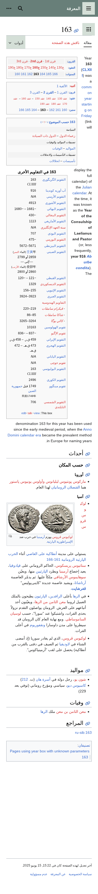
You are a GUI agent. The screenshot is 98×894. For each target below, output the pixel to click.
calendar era (30, 435)
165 (48, 74)
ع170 (28, 67)
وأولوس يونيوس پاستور (27, 481)
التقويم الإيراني (56, 339)
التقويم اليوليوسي (54, 369)
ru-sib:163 (83, 732)
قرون (72, 92)
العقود (72, 67)
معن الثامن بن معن (71, 711)
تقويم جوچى (58, 363)
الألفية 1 (62, 86)
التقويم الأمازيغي (55, 221)
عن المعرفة (58, 874)
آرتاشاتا (80, 583)
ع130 (60, 67)
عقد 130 (62, 98)
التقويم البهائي (56, 209)
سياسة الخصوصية (80, 874)
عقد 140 (51, 98)
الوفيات (57, 148)
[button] (88, 8)
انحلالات (54, 161)
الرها (76, 596)
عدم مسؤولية (38, 874)
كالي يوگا (57, 321)
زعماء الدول (67, 136)
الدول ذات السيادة (44, 136)
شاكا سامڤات (54, 315)
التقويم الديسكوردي (53, 284)
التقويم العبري (56, 296)
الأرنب (15, 266)
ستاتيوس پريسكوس (71, 565)
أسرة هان (43, 679)
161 (23, 74)
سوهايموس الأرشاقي (70, 577)
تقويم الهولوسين (55, 327)
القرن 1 (62, 92)
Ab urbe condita (84, 262)
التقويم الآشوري (55, 203)
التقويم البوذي (57, 233)
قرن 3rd (22, 61)
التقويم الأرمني (56, 196)
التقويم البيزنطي (55, 246)
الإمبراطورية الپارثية (60, 541)
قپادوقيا (15, 565)
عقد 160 (26, 98)
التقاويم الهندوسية (54, 302)
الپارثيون (40, 596)
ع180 (20, 67)
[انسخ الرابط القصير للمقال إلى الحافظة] (76, 31)
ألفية (72, 86)
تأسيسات (69, 161)
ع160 (36, 67)
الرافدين (55, 596)
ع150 (44, 67)
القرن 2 (48, 92)
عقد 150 (40, 98)
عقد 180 (56, 103)
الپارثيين (42, 571)
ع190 (11, 67)
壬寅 (30, 252)
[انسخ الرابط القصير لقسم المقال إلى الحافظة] (87, 454)
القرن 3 (35, 92)
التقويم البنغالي (56, 215)
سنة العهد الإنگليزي (53, 227)
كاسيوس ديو (76, 685)
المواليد (70, 148)
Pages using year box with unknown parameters (49, 751)
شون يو (80, 679)
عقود (72, 98)
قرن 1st (50, 61)
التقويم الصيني (56, 252)
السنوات (70, 74)
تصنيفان (84, 745)
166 (55, 74)
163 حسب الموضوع (62, 122)
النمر (16, 252)
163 (85, 757)
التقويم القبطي (56, 278)
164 (42, 74)
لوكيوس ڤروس (62, 537)
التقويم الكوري (56, 380)
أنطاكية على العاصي (41, 554)
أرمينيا (41, 537)
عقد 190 (45, 103)
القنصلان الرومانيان (65, 487)
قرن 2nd (36, 61)
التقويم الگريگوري (54, 179)
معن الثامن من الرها (50, 602)
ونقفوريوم (37, 625)
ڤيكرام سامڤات (52, 308)
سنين (72, 109)
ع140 (52, 67)
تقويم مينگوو (57, 386)
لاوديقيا (64, 644)
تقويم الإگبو (58, 333)
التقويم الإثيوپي (56, 290)
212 (25, 679)
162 (30, 74)
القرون (71, 61)
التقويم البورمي (56, 239)
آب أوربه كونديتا (56, 190)
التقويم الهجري (56, 345)
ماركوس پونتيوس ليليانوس (66, 481)
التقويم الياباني (56, 356)
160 (17, 74)
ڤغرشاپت (78, 588)
